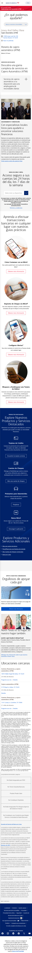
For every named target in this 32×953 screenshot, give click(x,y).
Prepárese (16, 504)
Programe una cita (6, 680)
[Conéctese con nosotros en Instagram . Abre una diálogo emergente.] (8, 933)
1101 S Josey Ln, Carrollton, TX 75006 (11, 702)
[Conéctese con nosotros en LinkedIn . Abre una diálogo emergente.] (13, 933)
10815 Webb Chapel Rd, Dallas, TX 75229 (12, 674)
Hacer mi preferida (8, 40)
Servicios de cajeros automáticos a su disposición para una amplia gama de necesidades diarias (16, 79)
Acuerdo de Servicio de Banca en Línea (11, 824)
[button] (2, 3)
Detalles (15, 680)
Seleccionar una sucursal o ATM (11, 9)
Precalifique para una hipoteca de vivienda (13, 549)
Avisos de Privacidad (18, 951)
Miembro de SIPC (5, 845)
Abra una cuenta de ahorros (9, 546)
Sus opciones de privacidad (9, 920)
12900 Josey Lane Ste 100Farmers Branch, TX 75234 (10, 37)
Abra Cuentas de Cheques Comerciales (12, 552)
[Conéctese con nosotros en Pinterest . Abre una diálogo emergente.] (19, 933)
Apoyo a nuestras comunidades (14, 24)
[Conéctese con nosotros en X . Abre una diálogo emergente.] (24, 933)
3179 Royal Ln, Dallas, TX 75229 (10, 687)
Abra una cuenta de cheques (16, 481)
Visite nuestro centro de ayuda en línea (11, 161)
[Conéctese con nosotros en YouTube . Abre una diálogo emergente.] (30, 933)
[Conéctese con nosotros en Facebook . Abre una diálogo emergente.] (3, 933)
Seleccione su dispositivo (13, 193)
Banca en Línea (6, 554)
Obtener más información (16, 271)
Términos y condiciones (16, 208)
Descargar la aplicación (16, 529)
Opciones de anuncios (14, 918)
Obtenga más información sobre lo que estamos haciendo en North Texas (14, 655)
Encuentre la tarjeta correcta (16, 456)
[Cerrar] (30, 938)
